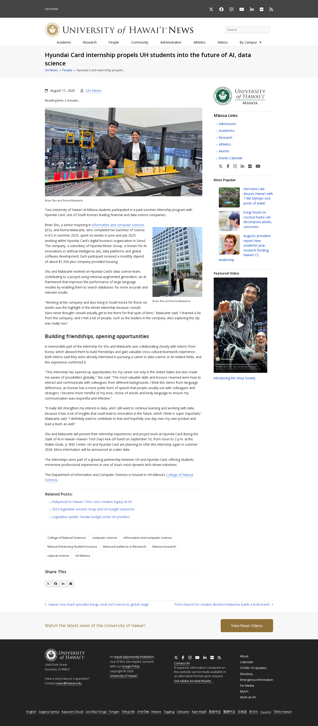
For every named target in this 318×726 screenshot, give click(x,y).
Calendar (246, 662)
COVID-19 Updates (253, 668)
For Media (247, 685)
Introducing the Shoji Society (234, 378)
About (244, 656)
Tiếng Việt (128, 712)
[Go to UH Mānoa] (243, 104)
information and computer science (147, 538)
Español (265, 712)
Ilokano (156, 712)
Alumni (224, 151)
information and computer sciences (118, 225)
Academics (227, 130)
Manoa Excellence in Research (124, 546)
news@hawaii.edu (69, 683)
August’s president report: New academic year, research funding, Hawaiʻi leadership (245, 248)
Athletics (225, 144)
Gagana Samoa (49, 712)
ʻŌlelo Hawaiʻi (282, 712)
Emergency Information (256, 680)
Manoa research (164, 546)
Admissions (227, 124)
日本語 (242, 712)
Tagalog (169, 712)
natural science (58, 555)
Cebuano (183, 712)
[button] (48, 584)
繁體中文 (229, 712)
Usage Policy (130, 666)
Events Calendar (231, 158)
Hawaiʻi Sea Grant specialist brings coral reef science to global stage (97, 604)
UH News (93, 90)
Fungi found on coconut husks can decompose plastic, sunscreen (258, 219)
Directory (246, 674)
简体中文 (215, 712)
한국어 (253, 712)
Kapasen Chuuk (72, 712)
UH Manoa (82, 555)
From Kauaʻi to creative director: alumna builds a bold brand (222, 604)
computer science (104, 538)
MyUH (244, 691)
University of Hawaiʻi (124, 676)
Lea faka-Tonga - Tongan (102, 712)
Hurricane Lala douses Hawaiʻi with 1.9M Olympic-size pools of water (258, 196)
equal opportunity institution (134, 657)
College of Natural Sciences (66, 538)
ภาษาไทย (143, 712)
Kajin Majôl (199, 712)
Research (225, 137)
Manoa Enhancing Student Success (72, 546)
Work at (248, 697)
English (31, 712)
